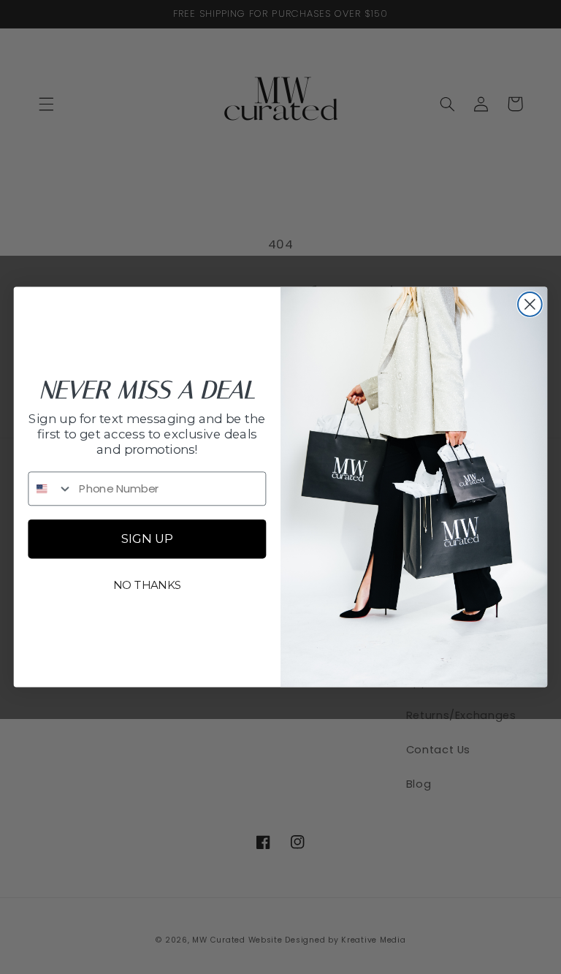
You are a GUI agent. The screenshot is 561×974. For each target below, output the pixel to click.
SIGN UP (147, 539)
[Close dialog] (530, 304)
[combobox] (50, 488)
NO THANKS (147, 584)
